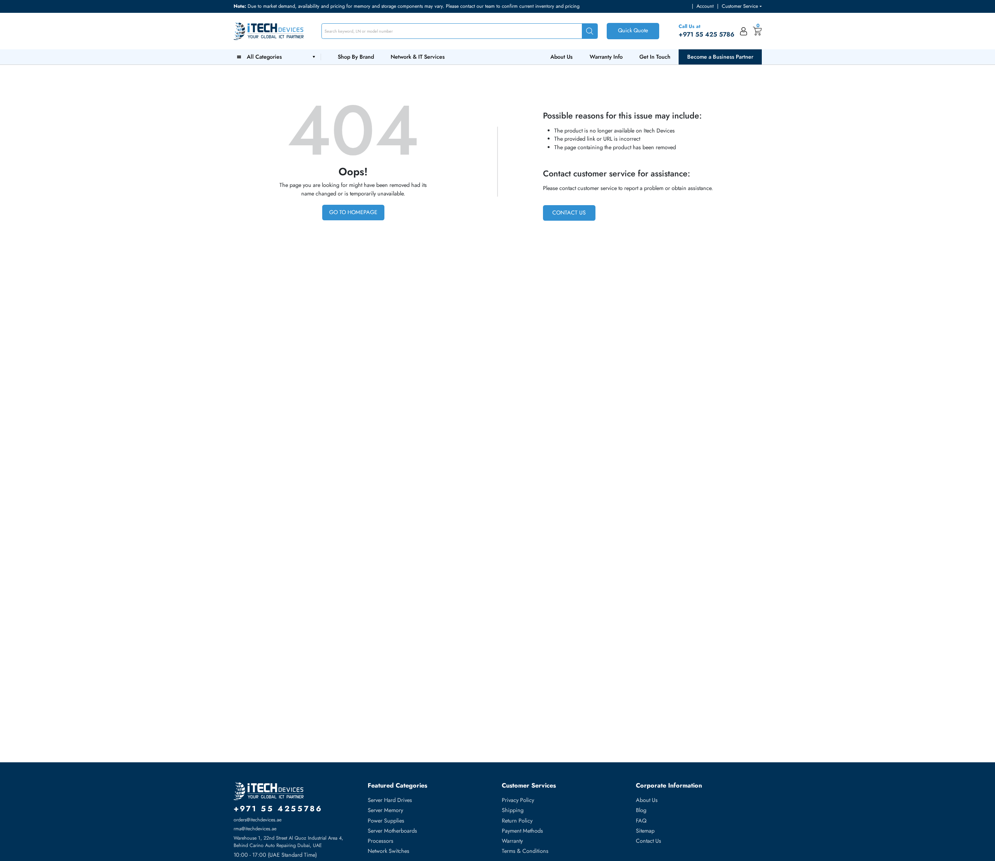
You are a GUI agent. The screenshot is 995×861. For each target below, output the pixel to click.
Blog (641, 810)
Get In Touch (654, 57)
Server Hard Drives (390, 800)
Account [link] (705, 6)
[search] (589, 31)
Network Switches (388, 851)
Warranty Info (606, 57)
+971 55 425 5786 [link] (706, 34)
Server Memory (385, 810)
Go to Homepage (353, 212)
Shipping (513, 810)
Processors (380, 841)
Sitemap (645, 831)
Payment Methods (522, 831)
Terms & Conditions (525, 851)
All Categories (266, 57)
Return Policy (517, 820)
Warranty (512, 841)
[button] (741, 6)
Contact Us (569, 212)
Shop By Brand (356, 57)
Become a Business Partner (720, 57)
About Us (561, 57)
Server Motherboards (392, 831)
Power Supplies (386, 820)
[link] (743, 31)
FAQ (641, 820)
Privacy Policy (518, 800)
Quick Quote (633, 30)
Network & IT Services (418, 57)
